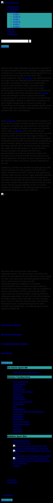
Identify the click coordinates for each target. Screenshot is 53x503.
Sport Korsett (6, 353)
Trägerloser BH (19, 384)
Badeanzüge (18, 416)
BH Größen (11, 11)
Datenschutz (12, 482)
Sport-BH (28, 78)
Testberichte (12, 34)
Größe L (16, 19)
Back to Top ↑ (7, 363)
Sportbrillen (18, 414)
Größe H (16, 26)
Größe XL (17, 21)
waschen (18, 131)
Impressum (11, 480)
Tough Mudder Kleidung (23, 391)
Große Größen (13, 9)
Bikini (15, 406)
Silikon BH (11, 31)
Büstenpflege (18, 419)
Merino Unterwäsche (21, 424)
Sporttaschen (18, 396)
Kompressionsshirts (21, 421)
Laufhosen (17, 429)
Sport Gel (17, 426)
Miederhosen (18, 404)
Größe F (16, 24)
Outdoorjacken (19, 399)
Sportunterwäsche (20, 381)
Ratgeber (5, 46)
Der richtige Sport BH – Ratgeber (14, 344)
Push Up (10, 29)
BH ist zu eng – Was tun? (11, 325)
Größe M (16, 16)
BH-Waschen (10, 121)
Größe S (16, 14)
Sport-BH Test (13, 6)
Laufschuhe (17, 431)
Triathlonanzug (19, 409)
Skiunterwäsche (19, 389)
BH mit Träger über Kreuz (11, 334)
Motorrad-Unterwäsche (23, 401)
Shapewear (17, 394)
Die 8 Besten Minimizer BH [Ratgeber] (28, 411)
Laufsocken (17, 386)
